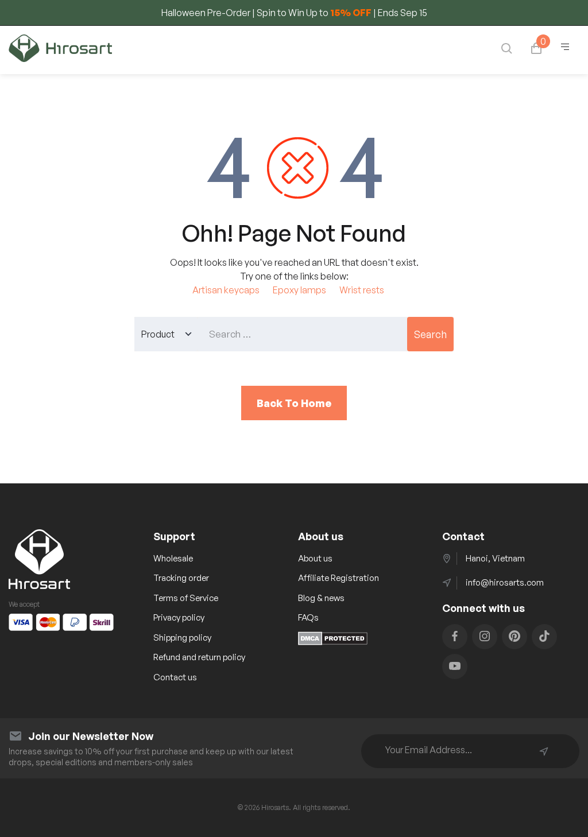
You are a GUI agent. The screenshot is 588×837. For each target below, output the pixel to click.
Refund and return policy (199, 657)
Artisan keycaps (226, 290)
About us (315, 558)
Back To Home (294, 403)
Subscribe (544, 751)
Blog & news (321, 597)
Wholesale (173, 558)
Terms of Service (185, 597)
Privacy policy (178, 617)
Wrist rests (361, 290)
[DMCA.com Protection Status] (333, 642)
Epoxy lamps (299, 290)
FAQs (308, 617)
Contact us (175, 677)
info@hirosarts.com (505, 582)
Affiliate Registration (338, 577)
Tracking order (181, 577)
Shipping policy (182, 637)
